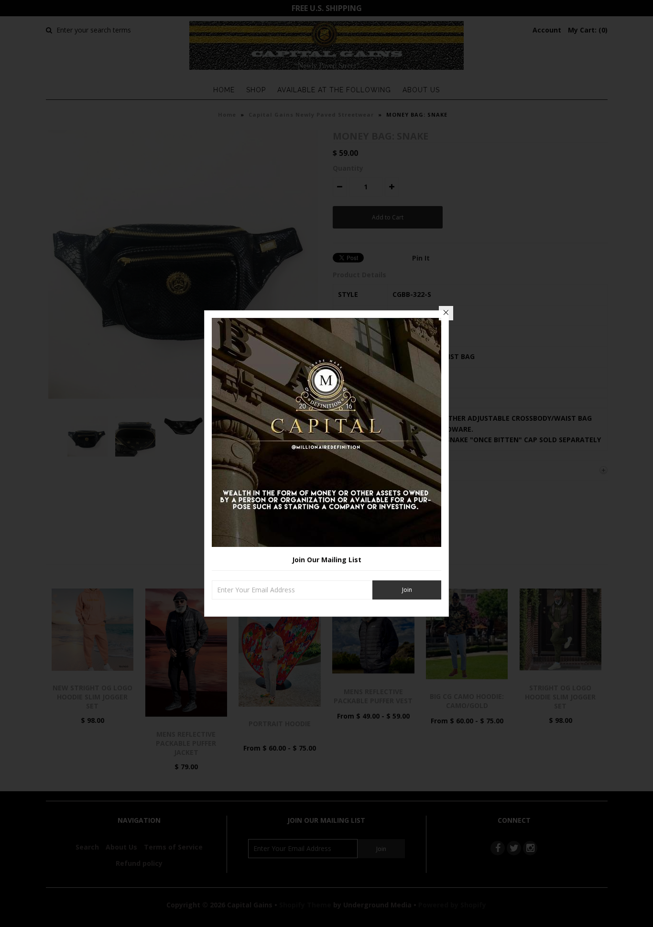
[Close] (446, 313)
